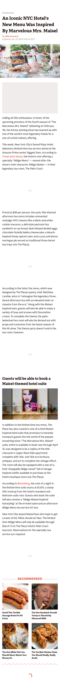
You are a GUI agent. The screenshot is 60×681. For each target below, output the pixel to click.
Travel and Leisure (12, 156)
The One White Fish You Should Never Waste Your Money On (14, 655)
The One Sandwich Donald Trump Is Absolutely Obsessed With (44, 615)
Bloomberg (23, 483)
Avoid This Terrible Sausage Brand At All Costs (12, 615)
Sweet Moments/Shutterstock (48, 75)
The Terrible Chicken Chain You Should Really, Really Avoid (44, 655)
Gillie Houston (12, 36)
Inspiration (8, 13)
